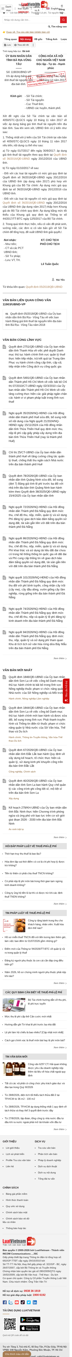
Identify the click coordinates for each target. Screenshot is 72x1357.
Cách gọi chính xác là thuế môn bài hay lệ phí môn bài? (35, 1040)
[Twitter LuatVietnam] (29, 1302)
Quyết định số (12, 202)
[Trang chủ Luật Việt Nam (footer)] (35, 1241)
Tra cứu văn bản (46, 1148)
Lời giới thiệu (13, 1148)
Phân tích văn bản (47, 1154)
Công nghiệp (15, 771)
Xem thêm (59, 658)
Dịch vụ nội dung (47, 1172)
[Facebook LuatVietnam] (5, 1302)
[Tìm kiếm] (63, 19)
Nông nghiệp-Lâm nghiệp (35, 698)
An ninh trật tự (16, 829)
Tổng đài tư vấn (46, 1178)
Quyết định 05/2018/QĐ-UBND (44, 286)
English (53, 8)
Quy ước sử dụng (15, 1206)
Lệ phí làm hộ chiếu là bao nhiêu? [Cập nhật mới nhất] (34, 1032)
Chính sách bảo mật (16, 1212)
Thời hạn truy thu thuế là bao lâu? (23, 853)
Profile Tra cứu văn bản (18, 1160)
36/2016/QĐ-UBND (33, 202)
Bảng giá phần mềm (16, 1194)
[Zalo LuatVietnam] (11, 1302)
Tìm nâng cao (59, 26)
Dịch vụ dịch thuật (47, 1166)
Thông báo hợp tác (16, 1228)
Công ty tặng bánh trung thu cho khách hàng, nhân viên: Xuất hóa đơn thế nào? (46, 924)
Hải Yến (60, 279)
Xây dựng (14, 798)
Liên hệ (10, 1166)
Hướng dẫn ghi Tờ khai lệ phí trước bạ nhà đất (30, 1024)
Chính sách (30, 771)
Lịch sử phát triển (15, 1154)
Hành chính (15, 698)
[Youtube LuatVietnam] (17, 1302)
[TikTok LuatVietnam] (23, 1302)
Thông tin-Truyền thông (34, 737)
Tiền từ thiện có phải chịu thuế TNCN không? (29, 873)
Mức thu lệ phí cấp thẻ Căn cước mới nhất (28, 1016)
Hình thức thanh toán (17, 1200)
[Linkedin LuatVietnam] (35, 1302)
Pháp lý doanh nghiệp (49, 1160)
